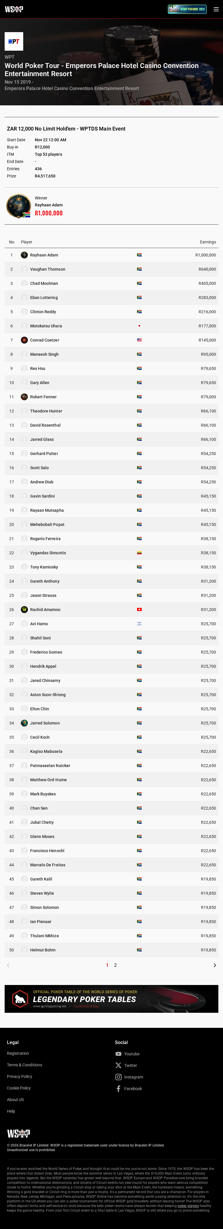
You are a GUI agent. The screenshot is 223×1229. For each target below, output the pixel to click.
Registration (18, 1053)
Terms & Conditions (24, 1065)
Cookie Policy (19, 1088)
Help (11, 1111)
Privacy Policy (19, 1076)
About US (15, 1099)
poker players (188, 1206)
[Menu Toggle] (216, 9)
